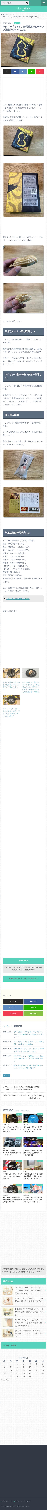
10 (30, 1367)
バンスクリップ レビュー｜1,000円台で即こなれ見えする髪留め (29, 1043)
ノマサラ (14, 1506)
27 (4, 1376)
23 (23, 1373)
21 (11, 1373)
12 (43, 1367)
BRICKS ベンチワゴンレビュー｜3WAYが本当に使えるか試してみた (29, 1050)
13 (4, 1370)
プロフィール (7, 1501)
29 (17, 1376)
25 (36, 1373)
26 (43, 1373)
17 (30, 1370)
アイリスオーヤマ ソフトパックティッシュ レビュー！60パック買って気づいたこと (28, 1034)
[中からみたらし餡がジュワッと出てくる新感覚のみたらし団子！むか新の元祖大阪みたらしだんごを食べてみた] (30, 673)
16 (23, 1370)
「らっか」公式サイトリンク (18, 599)
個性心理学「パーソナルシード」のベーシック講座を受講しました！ (22, 1096)
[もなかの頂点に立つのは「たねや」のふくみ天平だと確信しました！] (11, 673)
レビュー (7, 1026)
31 (30, 1376)
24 (30, 1373)
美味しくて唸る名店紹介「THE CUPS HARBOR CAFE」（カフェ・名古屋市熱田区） (22, 1088)
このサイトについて (23, 1501)
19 (43, 1370)
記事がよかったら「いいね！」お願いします (23, 978)
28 (11, 1376)
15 (17, 1370)
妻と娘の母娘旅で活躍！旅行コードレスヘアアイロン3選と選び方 (28, 1066)
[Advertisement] (21, 89)
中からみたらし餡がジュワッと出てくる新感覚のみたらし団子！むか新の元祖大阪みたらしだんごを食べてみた (30, 687)
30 (23, 1376)
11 (36, 1367)
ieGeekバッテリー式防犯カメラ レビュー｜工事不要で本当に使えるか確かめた (29, 1058)
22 (17, 1373)
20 (4, 1373)
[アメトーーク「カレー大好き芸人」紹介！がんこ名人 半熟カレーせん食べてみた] (11, 700)
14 (11, 1370)
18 (36, 1370)
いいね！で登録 (10, 1345)
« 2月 (3, 1379)
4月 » (8, 1379)
